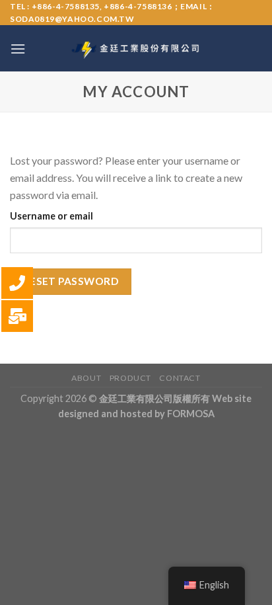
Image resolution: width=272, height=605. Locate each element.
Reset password (71, 281)
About (86, 378)
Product (130, 378)
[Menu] (18, 48)
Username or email (51, 216)
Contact (179, 378)
